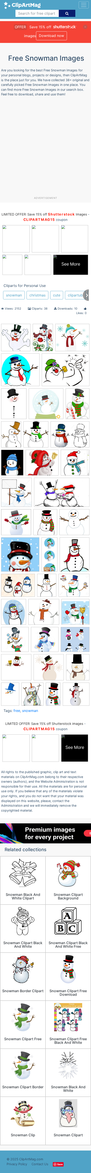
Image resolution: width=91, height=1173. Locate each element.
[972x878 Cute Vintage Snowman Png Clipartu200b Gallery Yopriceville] (42, 465)
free (16, 710)
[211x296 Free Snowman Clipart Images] (46, 587)
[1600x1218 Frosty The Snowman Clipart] (65, 372)
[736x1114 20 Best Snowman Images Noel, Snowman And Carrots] (11, 436)
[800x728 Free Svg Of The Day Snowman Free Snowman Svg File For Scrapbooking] (72, 339)
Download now (51, 35)
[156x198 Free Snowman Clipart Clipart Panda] (45, 524)
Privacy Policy (17, 1164)
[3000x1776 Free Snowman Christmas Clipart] (61, 494)
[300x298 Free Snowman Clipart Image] (74, 524)
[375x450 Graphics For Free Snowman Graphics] (13, 614)
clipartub (75, 295)
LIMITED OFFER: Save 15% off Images (44, 214)
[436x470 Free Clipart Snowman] (16, 494)
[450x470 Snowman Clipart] (75, 613)
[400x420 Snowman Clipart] (14, 641)
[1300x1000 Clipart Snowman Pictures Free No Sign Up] (70, 436)
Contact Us (40, 1164)
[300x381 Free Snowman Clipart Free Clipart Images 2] (74, 556)
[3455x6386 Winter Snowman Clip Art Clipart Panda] (53, 696)
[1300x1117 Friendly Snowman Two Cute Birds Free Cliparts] (74, 587)
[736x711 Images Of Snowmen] (43, 614)
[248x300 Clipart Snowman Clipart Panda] (36, 436)
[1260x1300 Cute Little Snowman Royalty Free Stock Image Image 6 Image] (75, 464)
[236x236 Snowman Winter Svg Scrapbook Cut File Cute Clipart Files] (46, 406)
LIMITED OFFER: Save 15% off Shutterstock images (44, 724)
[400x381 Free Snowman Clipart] (20, 372)
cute (56, 295)
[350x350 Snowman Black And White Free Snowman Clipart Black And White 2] (16, 669)
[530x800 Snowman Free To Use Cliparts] (10, 696)
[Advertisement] (45, 148)
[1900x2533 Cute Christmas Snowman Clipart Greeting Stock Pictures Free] (12, 464)
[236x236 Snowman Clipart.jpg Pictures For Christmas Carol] (75, 641)
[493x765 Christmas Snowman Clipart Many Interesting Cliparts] (43, 339)
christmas (37, 295)
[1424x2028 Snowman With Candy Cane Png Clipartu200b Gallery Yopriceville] (77, 405)
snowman (14, 295)
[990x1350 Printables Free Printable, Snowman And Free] (13, 406)
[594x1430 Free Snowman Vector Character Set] (49, 556)
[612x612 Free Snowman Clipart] (16, 524)
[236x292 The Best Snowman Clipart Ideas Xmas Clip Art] (32, 696)
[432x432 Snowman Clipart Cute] (49, 669)
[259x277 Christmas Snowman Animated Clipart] (15, 339)
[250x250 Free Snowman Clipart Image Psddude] (20, 557)
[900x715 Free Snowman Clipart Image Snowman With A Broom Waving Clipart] (18, 587)
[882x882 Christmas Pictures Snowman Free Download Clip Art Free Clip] (76, 696)
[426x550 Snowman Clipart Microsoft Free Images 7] (77, 669)
